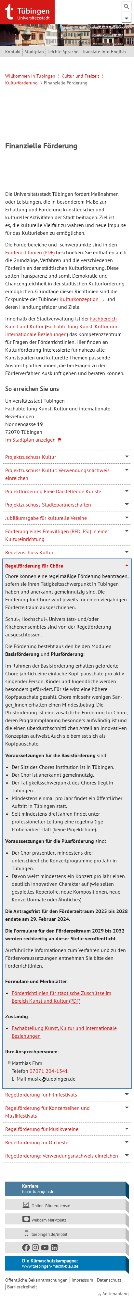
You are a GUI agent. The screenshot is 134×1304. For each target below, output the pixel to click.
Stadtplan (34, 52)
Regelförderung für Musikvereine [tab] (41, 1129)
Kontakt (13, 52)
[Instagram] (36, 1248)
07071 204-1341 (49, 1071)
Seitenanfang (116, 1294)
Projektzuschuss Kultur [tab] (30, 457)
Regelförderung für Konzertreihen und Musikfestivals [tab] (47, 1112)
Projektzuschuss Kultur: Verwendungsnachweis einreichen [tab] (57, 474)
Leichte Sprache (62, 52)
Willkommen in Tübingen (31, 76)
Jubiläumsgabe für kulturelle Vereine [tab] (46, 518)
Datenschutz (109, 1280)
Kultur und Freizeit (80, 76)
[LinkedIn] (54, 1248)
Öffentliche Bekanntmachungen (36, 1280)
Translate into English (104, 52)
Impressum (82, 1280)
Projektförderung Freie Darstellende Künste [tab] (53, 491)
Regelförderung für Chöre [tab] (34, 565)
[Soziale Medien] (65, 1247)
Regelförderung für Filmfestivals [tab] (41, 1094)
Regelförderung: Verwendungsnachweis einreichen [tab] (61, 1155)
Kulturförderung (22, 83)
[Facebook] (26, 1248)
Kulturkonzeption (79, 299)
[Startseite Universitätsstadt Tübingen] (27, 11)
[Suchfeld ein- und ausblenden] (126, 6)
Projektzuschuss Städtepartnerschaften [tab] (48, 504)
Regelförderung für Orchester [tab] (37, 1142)
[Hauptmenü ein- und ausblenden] (126, 18)
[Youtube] (45, 1248)
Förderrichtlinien (23, 252)
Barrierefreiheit (22, 1287)
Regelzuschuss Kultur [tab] (29, 552)
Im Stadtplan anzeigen (30, 439)
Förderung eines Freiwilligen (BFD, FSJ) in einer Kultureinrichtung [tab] (57, 535)
